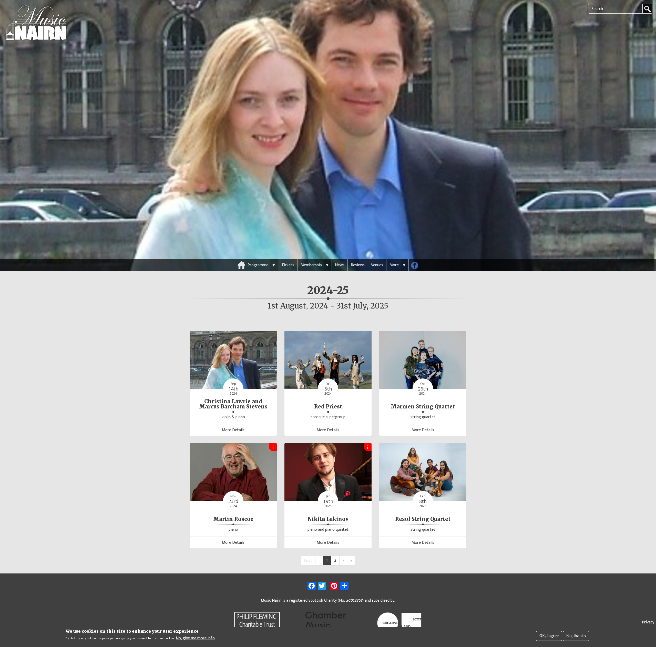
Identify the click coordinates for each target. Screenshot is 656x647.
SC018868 (354, 601)
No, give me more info (195, 638)
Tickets (287, 265)
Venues (377, 265)
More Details (233, 430)
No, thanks (576, 636)
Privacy (648, 622)
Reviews (358, 265)
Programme (258, 265)
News (339, 265)
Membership (311, 265)
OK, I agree (549, 635)
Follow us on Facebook (416, 266)
